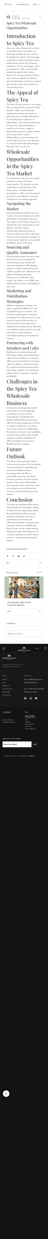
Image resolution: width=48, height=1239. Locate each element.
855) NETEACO (32, 683)
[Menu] (4, 648)
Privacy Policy (30, 716)
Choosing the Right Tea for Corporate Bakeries (19, 603)
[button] (45, 648)
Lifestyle (27, 722)
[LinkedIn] (25, 698)
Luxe (26, 720)
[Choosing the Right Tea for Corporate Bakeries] (24, 587)
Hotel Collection (30, 729)
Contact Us (6, 695)
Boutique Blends (30, 717)
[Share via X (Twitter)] (13, 556)
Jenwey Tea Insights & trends (17, 549)
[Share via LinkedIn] (19, 556)
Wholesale (6, 692)
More (35, 4)
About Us (5, 686)
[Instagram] (30, 698)
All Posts (8, 4)
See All (39, 572)
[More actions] (40, 17)
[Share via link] (24, 556)
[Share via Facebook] (8, 556)
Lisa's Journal (7, 689)
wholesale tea (23, 4)
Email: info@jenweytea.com (33, 679)
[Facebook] (36, 698)
